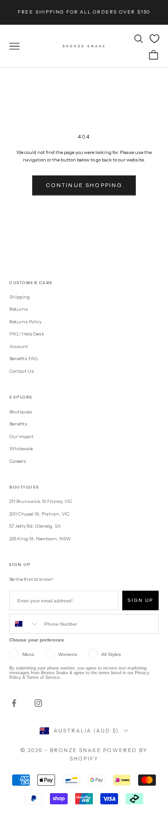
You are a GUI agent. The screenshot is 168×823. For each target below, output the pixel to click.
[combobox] (25, 623)
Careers (17, 461)
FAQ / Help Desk (26, 334)
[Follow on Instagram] (38, 703)
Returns (18, 309)
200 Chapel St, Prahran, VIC (39, 514)
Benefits (18, 424)
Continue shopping (84, 184)
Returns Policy (25, 322)
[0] (154, 38)
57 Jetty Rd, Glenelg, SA (35, 526)
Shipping (19, 297)
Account (18, 346)
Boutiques (20, 412)
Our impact (21, 436)
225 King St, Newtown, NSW (40, 539)
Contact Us (21, 371)
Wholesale (21, 449)
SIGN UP (140, 600)
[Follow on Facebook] (14, 703)
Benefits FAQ (23, 359)
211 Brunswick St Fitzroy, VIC (40, 501)
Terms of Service (43, 677)
